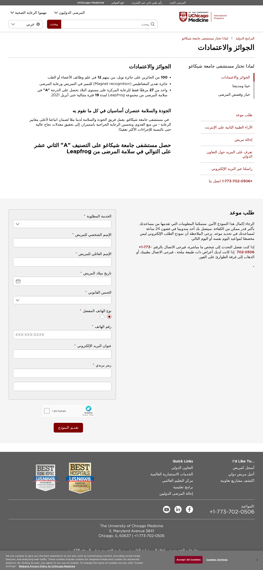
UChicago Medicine (90, 2)
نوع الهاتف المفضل (97, 311)
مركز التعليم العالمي (177, 480)
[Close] (257, 560)
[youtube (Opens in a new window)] (166, 509)
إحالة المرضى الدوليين (176, 493)
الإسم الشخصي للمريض (93, 234)
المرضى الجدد (177, 2)
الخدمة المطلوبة (99, 216)
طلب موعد (244, 115)
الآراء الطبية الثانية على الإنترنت (228, 127)
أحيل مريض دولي (241, 474)
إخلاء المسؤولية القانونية (147, 550)
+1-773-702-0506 (149, 536)
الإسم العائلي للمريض (95, 254)
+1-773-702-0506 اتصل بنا (230, 181)
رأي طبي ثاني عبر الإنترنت (147, 2)
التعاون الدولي (182, 467)
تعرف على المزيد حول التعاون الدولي (229, 154)
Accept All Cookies (189, 559)
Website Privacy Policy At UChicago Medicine (47, 566)
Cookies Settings (217, 559)
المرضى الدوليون (72, 12)
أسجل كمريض (243, 467)
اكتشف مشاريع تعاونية (237, 480)
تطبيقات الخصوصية (183, 550)
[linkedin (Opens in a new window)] (178, 509)
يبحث (54, 24)
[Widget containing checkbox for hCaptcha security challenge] (68, 411)
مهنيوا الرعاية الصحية (31, 12)
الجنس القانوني (99, 292)
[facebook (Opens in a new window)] (189, 509)
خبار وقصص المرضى (234, 94)
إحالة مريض (243, 139)
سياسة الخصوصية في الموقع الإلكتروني (95, 550)
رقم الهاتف (103, 326)
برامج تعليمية (183, 487)
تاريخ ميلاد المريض (97, 273)
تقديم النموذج (68, 427)
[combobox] (34, 24)
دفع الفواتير (117, 2)
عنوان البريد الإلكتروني (94, 346)
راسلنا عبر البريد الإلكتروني (231, 169)
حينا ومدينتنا (241, 86)
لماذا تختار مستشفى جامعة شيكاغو (221, 66)
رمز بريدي (103, 365)
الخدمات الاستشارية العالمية (171, 474)
